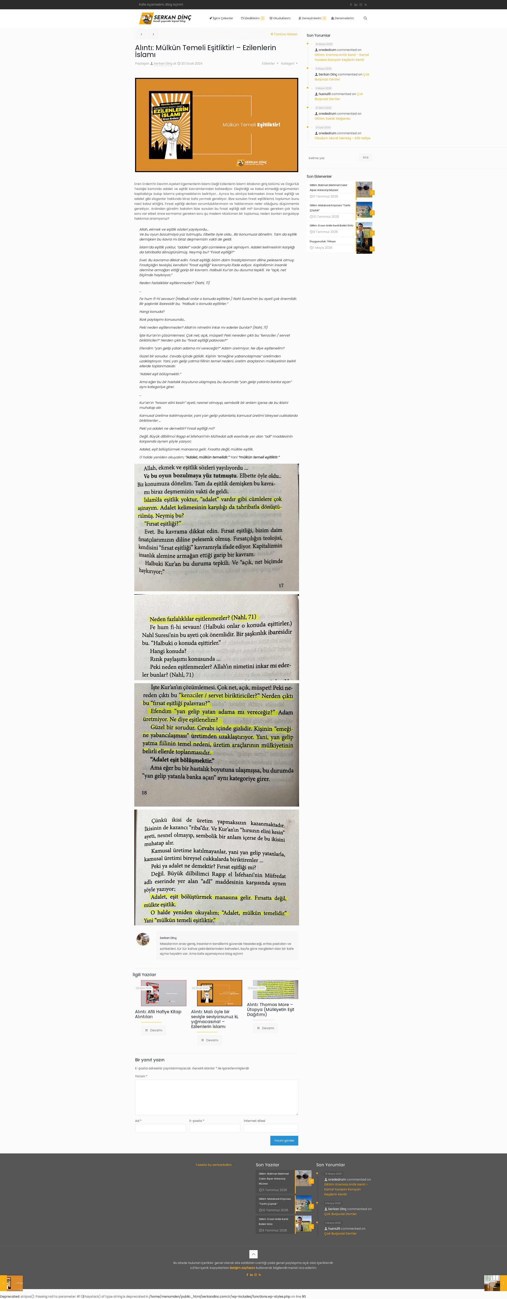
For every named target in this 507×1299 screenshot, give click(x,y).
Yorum (141, 1076)
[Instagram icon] (360, 5)
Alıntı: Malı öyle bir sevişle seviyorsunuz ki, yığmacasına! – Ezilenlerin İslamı (214, 1019)
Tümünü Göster (286, 34)
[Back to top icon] (253, 1254)
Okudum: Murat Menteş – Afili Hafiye (342, 138)
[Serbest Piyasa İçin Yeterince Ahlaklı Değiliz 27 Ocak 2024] (495, 1283)
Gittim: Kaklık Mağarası (332, 118)
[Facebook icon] (350, 5)
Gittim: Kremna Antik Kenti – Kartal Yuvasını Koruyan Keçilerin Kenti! (346, 1189)
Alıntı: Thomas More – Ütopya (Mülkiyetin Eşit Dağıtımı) (270, 1009)
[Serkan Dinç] (165, 18)
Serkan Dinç (163, 63)
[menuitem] (263, 18)
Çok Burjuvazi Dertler (340, 1214)
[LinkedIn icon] (355, 5)
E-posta (196, 1121)
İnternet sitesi (254, 1121)
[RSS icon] (365, 5)
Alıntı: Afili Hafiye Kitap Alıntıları (158, 1014)
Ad (138, 1121)
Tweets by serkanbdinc (213, 1165)
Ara (365, 157)
